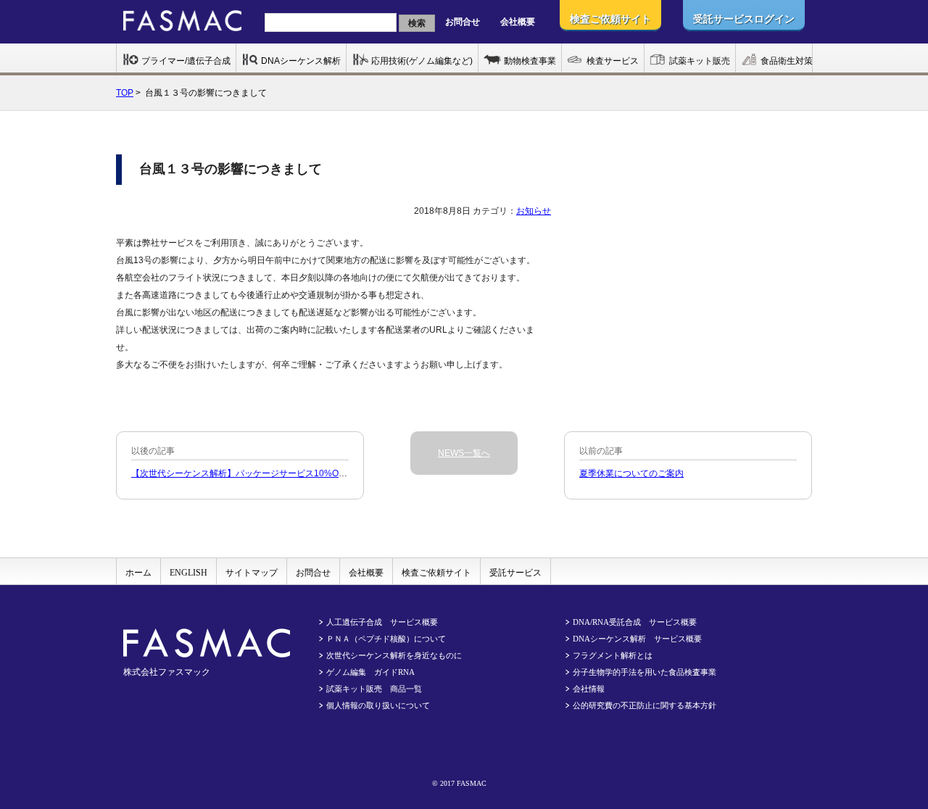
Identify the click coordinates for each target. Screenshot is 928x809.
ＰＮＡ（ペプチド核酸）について (386, 638)
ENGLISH (188, 573)
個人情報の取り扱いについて (378, 705)
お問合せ (462, 22)
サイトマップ (251, 573)
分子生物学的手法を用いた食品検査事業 (644, 672)
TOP (124, 93)
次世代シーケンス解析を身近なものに (394, 655)
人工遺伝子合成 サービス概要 (382, 622)
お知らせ (533, 211)
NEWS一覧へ (464, 453)
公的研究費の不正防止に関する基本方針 (644, 705)
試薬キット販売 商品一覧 (374, 688)
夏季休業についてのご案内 (631, 473)
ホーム (138, 573)
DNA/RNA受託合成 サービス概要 (635, 622)
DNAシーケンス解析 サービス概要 (637, 638)
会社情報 (589, 688)
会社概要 (517, 22)
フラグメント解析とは (612, 655)
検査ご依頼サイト (436, 573)
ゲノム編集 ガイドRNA (370, 672)
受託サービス (515, 573)
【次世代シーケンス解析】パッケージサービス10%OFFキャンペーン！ (270, 473)
